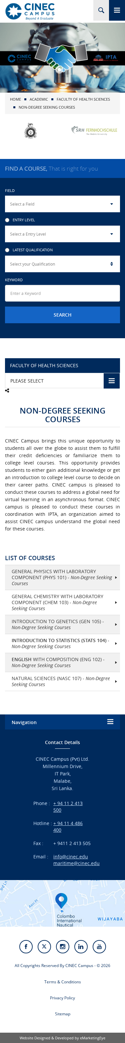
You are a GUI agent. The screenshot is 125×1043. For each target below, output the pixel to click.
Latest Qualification (33, 250)
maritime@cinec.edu (76, 863)
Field (10, 190)
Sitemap (62, 1014)
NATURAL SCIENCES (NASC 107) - (61, 681)
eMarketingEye (92, 1037)
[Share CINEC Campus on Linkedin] (81, 946)
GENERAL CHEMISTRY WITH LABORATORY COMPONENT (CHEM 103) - (57, 602)
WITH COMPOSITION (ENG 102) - (58, 662)
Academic (39, 99)
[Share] (7, 390)
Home (15, 99)
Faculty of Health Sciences (83, 99)
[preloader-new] (30, 11)
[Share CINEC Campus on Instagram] (62, 946)
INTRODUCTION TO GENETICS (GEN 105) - (58, 624)
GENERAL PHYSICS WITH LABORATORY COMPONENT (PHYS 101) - (62, 577)
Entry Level (24, 220)
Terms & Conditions (62, 982)
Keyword (14, 280)
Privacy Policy (62, 998)
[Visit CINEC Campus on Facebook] (26, 946)
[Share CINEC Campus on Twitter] (44, 946)
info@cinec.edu (70, 856)
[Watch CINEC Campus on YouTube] (99, 946)
